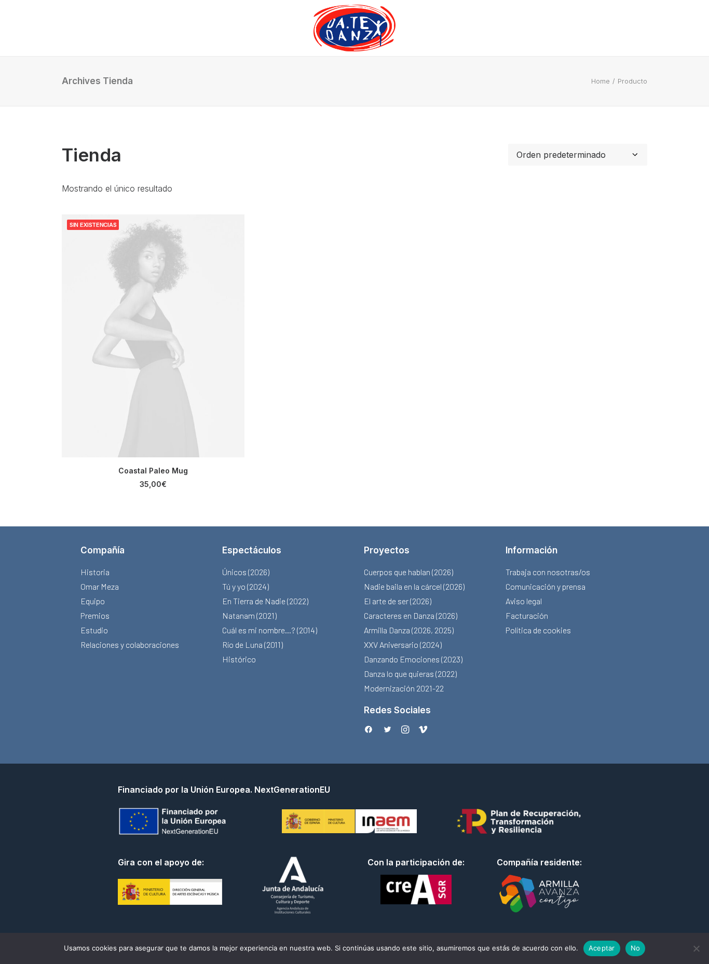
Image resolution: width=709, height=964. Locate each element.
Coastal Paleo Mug (153, 470)
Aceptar (602, 948)
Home (600, 81)
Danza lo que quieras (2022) (410, 673)
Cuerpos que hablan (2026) (408, 572)
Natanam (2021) (249, 615)
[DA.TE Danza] (354, 28)
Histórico (239, 659)
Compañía (102, 550)
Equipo (92, 601)
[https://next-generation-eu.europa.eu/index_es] (174, 821)
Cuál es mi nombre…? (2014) (269, 630)
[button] (153, 335)
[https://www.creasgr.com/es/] (416, 889)
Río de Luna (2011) (252, 644)
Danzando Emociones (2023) (413, 659)
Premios (95, 615)
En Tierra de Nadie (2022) (265, 601)
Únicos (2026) (245, 572)
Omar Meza (99, 586)
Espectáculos (251, 550)
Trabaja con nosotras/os (548, 572)
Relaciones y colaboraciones (129, 644)
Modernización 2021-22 (404, 688)
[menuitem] (354, 28)
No (635, 948)
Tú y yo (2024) (245, 586)
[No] (696, 948)
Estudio (94, 630)
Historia (95, 572)
